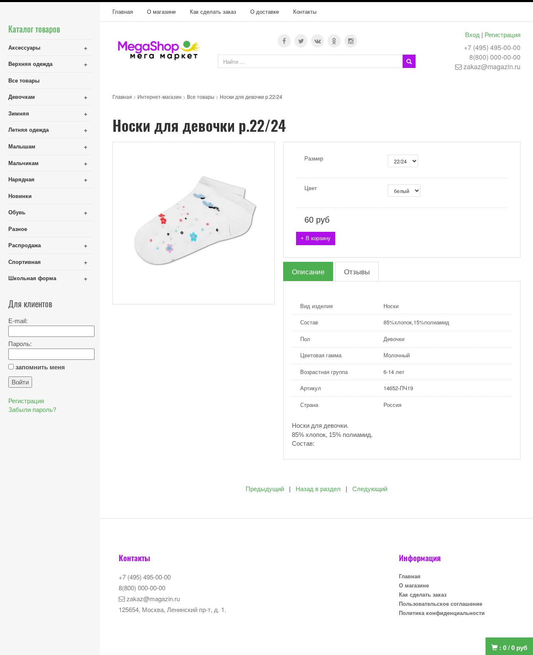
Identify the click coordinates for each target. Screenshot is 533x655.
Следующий (369, 488)
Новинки (20, 196)
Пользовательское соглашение (440, 603)
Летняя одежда (28, 129)
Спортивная (24, 262)
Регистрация (503, 34)
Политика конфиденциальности (442, 613)
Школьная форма (32, 278)
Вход (472, 34)
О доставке (264, 11)
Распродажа (24, 245)
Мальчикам (23, 163)
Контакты (304, 11)
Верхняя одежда (30, 64)
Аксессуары (24, 47)
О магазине (161, 11)
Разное (17, 229)
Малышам (21, 146)
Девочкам (21, 96)
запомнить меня (40, 367)
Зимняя (18, 113)
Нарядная (21, 179)
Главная (122, 11)
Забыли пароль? (32, 409)
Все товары (24, 80)
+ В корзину (316, 238)
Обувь (16, 212)
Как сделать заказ (213, 11)
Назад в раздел (318, 488)
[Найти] (409, 61)
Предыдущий (265, 488)
